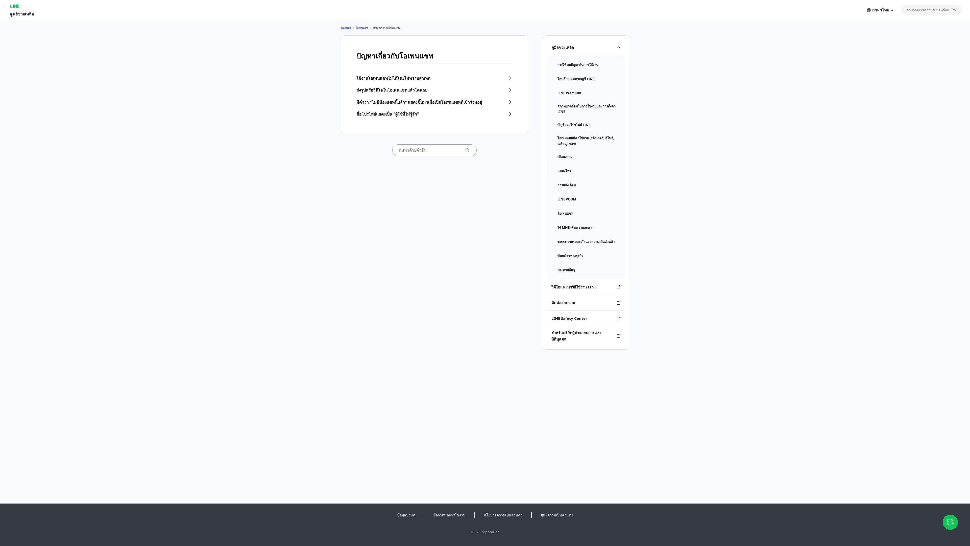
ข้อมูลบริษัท (406, 515)
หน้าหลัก (346, 28)
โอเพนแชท (362, 28)
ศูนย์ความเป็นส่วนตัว (557, 515)
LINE (14, 6)
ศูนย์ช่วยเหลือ (22, 13)
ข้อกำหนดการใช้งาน (449, 515)
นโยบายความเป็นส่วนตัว (503, 515)
